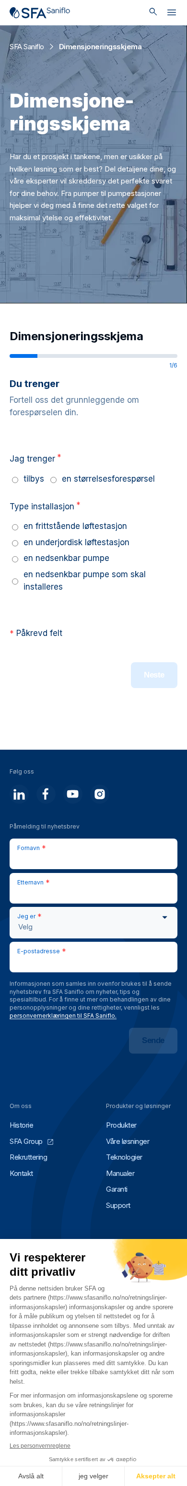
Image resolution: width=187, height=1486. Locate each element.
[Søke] (153, 12)
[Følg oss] (19, 794)
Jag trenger (35, 458)
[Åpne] (171, 14)
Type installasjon (45, 506)
